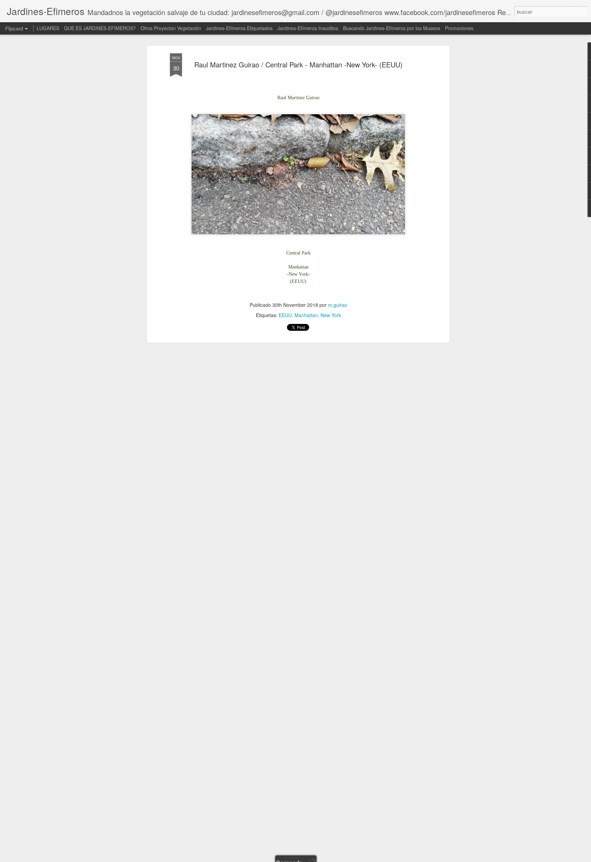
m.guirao (337, 305)
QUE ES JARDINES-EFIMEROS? (100, 28)
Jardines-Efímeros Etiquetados (239, 28)
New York (330, 315)
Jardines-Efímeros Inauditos (307, 28)
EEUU (285, 315)
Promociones (459, 28)
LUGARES (48, 28)
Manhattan (306, 315)
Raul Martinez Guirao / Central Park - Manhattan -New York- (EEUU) (298, 64)
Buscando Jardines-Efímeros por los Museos (392, 28)
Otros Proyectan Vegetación (171, 28)
